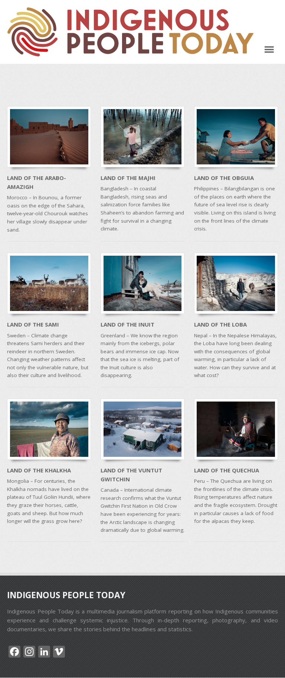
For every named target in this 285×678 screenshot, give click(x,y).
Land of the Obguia (224, 177)
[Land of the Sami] (49, 283)
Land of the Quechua (226, 470)
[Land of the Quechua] (236, 429)
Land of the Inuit (127, 324)
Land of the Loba (220, 324)
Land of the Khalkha (39, 470)
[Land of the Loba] (236, 283)
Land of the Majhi (128, 177)
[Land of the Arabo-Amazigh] (49, 136)
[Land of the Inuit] (142, 283)
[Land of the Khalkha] (49, 429)
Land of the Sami (33, 324)
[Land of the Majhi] (142, 136)
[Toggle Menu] (269, 49)
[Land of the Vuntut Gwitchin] (142, 429)
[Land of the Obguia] (236, 136)
